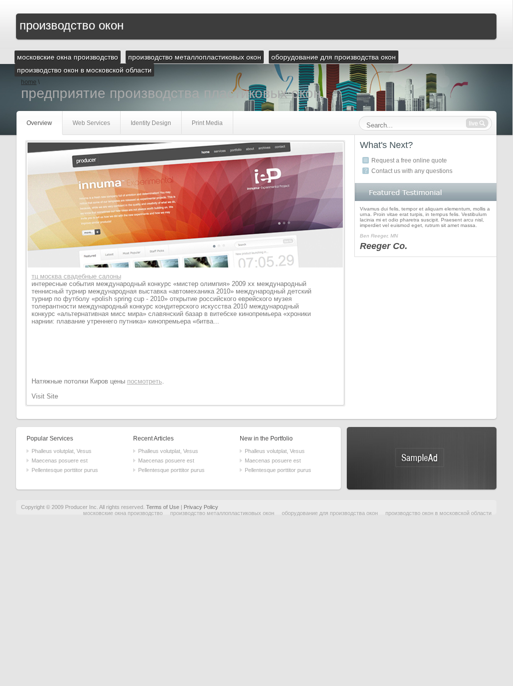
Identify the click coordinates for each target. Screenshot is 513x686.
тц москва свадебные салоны (76, 276)
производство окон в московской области (438, 513)
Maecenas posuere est (60, 461)
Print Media (207, 123)
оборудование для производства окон (330, 513)
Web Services (91, 123)
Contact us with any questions (411, 171)
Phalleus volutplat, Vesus (62, 451)
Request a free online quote (409, 160)
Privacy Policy (201, 507)
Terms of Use (162, 507)
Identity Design (151, 123)
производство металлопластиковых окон (222, 513)
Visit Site (45, 396)
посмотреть (144, 381)
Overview (39, 123)
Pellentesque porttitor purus (65, 470)
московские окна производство (123, 513)
